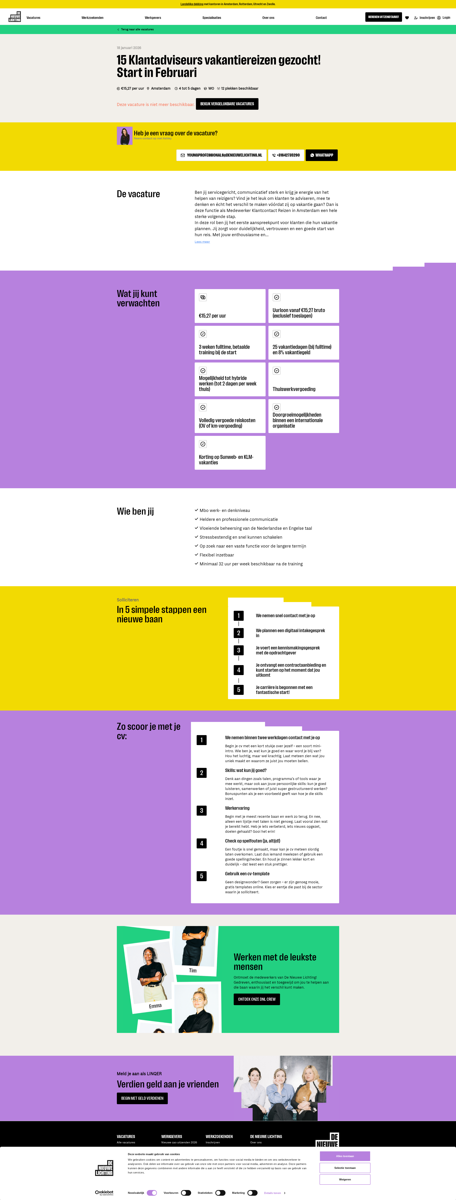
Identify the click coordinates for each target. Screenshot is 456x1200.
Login (446, 17)
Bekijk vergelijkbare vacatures (227, 104)
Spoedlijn (243, 4)
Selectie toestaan (345, 1167)
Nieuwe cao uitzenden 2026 (179, 1142)
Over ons (256, 1142)
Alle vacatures (126, 1142)
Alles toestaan (345, 1156)
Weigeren (345, 1179)
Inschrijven (427, 18)
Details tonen (272, 1192)
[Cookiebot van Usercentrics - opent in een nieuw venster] (104, 1193)
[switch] (186, 1193)
